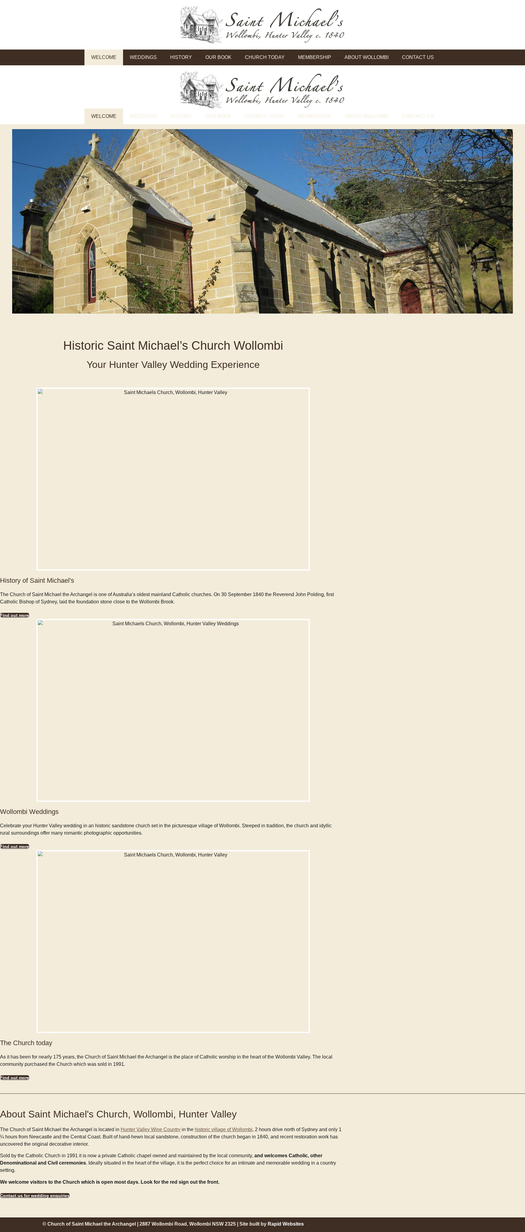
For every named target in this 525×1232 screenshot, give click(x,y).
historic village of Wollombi (223, 1129)
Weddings (143, 57)
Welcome (103, 57)
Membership (314, 57)
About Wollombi (367, 57)
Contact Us (418, 57)
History (181, 57)
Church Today (265, 57)
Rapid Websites (286, 1224)
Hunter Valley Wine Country (150, 1129)
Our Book (218, 57)
